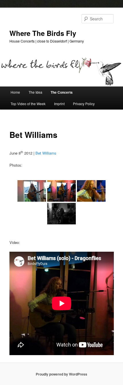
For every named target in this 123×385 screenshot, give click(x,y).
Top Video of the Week (28, 103)
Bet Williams (45, 153)
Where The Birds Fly (42, 33)
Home (15, 92)
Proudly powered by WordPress (61, 374)
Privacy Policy (84, 103)
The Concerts (62, 92)
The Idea (35, 92)
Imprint (59, 103)
